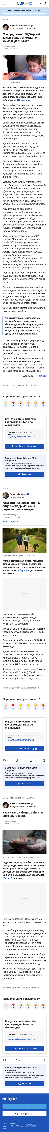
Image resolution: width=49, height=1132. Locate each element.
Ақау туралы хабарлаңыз (24, 1107)
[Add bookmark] (44, 760)
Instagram (26, 474)
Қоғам (5, 20)
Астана (7, 878)
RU (40, 4)
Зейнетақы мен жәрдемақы (22, 798)
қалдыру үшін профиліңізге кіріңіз (21, 437)
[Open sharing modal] (31, 760)
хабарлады (23, 570)
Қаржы (5, 798)
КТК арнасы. (23, 100)
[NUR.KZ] (24, 4)
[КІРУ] (45, 3)
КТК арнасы (40, 376)
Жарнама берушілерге (24, 1114)
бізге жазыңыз (32, 385)
